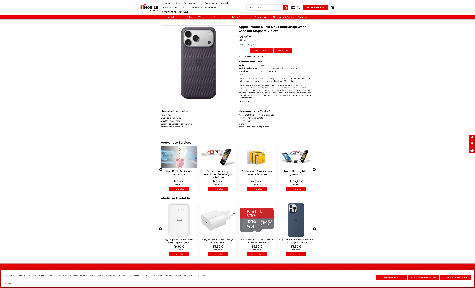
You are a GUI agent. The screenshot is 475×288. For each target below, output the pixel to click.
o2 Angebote (195, 7)
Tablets (191, 17)
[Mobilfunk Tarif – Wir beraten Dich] (179, 157)
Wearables (204, 17)
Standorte (210, 7)
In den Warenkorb (261, 50)
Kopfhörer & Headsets (239, 17)
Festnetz (218, 17)
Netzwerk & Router (283, 17)
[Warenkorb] (332, 7)
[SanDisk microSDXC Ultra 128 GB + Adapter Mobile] (257, 220)
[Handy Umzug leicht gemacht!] (296, 157)
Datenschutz (8, 284)
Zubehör (302, 17)
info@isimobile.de (293, 7)
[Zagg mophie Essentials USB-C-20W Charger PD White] (179, 220)
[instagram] (472, 144)
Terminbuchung (193, 3)
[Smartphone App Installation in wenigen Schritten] (218, 157)
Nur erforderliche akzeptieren (423, 277)
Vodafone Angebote (173, 7)
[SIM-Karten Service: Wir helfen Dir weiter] (257, 157)
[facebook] (472, 138)
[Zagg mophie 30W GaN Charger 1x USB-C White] (218, 220)
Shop (178, 3)
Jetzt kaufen (283, 50)
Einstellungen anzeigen (456, 277)
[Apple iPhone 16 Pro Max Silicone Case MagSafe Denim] (296, 220)
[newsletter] (472, 150)
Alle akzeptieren (391, 277)
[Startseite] (150, 7)
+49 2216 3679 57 (298, 7)
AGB (16, 284)
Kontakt (225, 3)
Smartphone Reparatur (175, 11)
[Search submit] (285, 7)
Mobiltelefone (175, 17)
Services (209, 3)
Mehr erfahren (179, 189)
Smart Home (262, 17)
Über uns (167, 3)
